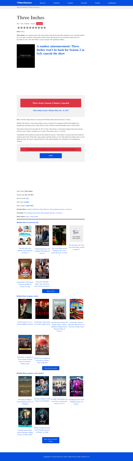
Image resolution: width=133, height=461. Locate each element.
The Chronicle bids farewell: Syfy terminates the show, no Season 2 (43, 213)
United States (29, 206)
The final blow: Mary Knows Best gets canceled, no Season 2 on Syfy (25, 284)
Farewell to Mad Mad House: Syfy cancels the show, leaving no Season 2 (42, 284)
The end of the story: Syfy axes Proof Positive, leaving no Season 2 (76, 247)
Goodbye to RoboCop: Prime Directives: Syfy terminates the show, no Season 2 (49, 209)
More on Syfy (51, 291)
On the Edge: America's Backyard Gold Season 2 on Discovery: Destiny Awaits (76, 324)
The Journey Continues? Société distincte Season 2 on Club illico (25, 402)
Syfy (27, 198)
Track (51, 155)
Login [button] (109, 3)
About (70, 457)
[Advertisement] (51, 81)
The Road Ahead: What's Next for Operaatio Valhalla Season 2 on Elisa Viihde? (25, 432)
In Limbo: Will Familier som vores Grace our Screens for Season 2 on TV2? (59, 401)
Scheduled (56, 3)
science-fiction (34, 216)
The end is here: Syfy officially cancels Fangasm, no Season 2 (25, 250)
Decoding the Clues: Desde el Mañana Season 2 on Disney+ (76, 402)
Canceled (70, 3)
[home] (24, 3)
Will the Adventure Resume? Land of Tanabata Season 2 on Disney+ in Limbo (42, 430)
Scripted (26, 202)
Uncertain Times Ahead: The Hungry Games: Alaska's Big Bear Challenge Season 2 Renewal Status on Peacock (59, 326)
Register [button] (114, 3)
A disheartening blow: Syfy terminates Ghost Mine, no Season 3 (42, 251)
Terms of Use (86, 457)
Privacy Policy (77, 457)
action (27, 216)
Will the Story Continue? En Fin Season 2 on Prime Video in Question (42, 360)
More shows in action (51, 368)
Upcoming (84, 3)
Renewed (42, 3)
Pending (97, 3)
